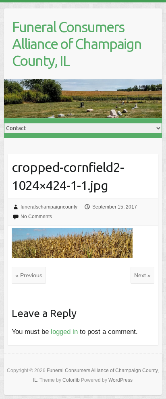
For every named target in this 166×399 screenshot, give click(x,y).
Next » (142, 275)
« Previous (28, 275)
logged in (64, 332)
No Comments (36, 216)
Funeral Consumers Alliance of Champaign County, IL (76, 43)
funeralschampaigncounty (49, 207)
